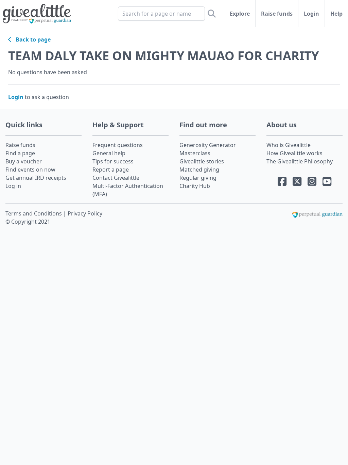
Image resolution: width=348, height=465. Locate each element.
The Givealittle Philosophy (299, 161)
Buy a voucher (23, 161)
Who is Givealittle (288, 145)
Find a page (20, 153)
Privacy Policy (85, 213)
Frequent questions (117, 145)
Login (311, 13)
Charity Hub (194, 186)
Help (336, 13)
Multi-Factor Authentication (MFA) (127, 190)
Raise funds (277, 13)
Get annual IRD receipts (35, 177)
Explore (240, 13)
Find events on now (30, 169)
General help (108, 153)
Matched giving (199, 169)
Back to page (31, 39)
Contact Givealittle (115, 177)
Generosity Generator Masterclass (207, 149)
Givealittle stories (201, 161)
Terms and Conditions (34, 213)
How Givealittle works (294, 153)
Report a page (110, 169)
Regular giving (197, 177)
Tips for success (113, 161)
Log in (13, 186)
